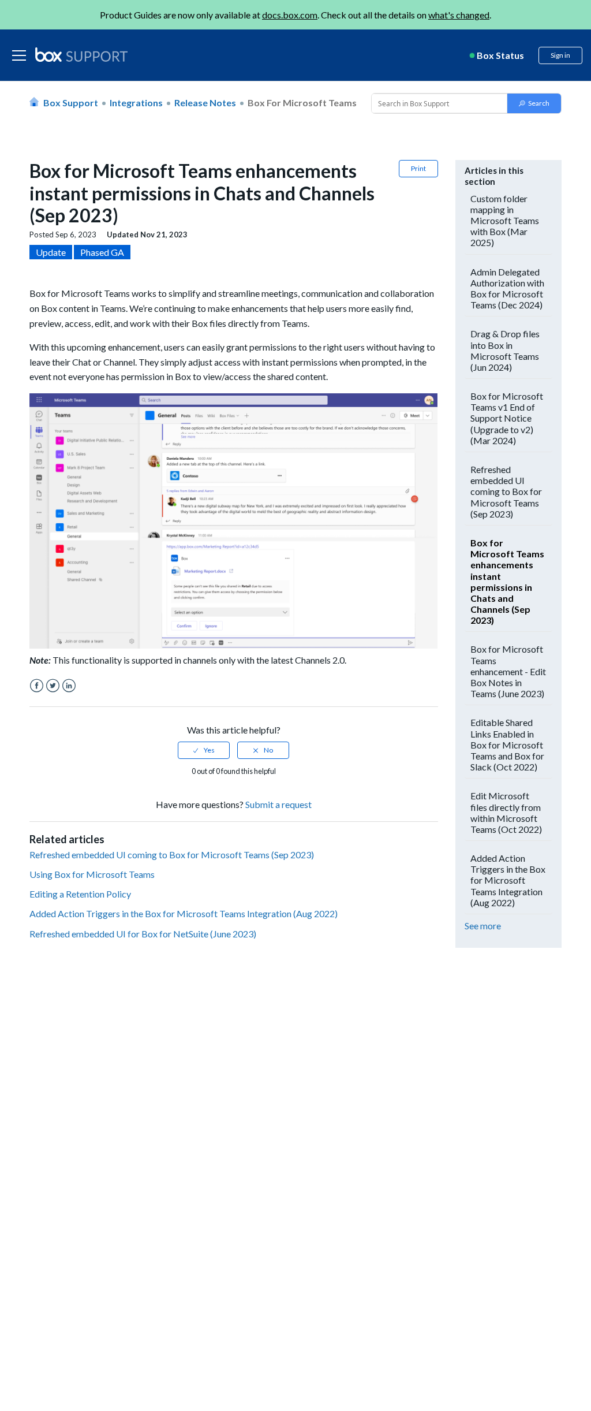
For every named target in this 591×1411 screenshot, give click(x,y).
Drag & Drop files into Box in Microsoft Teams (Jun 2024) (505, 350)
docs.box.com (289, 14)
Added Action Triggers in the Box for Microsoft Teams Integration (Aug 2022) (183, 913)
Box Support (70, 102)
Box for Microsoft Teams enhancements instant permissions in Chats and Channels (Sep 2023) (507, 581)
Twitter (53, 686)
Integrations (136, 102)
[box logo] (81, 54)
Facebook (36, 686)
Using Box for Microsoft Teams (92, 874)
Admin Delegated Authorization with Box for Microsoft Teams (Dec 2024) (507, 288)
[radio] (204, 750)
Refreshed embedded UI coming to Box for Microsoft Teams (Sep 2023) (171, 854)
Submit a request (278, 804)
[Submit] (534, 103)
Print (418, 168)
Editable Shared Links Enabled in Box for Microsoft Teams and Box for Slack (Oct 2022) (507, 744)
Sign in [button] (560, 55)
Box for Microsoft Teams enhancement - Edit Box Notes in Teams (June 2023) (508, 671)
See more (483, 925)
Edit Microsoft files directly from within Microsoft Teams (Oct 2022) (506, 812)
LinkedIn (69, 686)
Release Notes (205, 102)
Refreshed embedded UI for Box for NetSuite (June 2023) (142, 933)
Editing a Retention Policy (80, 893)
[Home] (81, 55)
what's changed (458, 14)
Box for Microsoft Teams (302, 102)
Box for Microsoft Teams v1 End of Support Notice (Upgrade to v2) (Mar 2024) (506, 418)
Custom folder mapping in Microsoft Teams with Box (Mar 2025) (504, 220)
